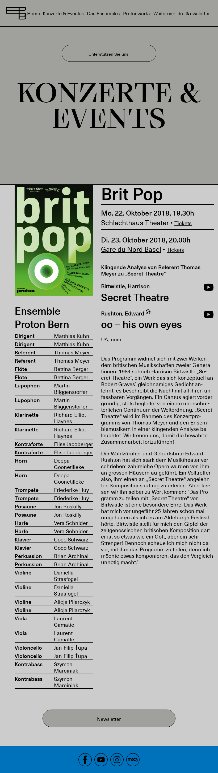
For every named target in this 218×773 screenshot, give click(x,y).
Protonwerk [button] (135, 13)
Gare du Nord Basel (131, 249)
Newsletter (198, 13)
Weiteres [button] (162, 13)
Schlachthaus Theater (135, 222)
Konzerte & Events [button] (62, 13)
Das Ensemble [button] (102, 13)
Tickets (183, 223)
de (180, 13)
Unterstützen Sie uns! (109, 54)
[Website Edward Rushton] (148, 313)
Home (33, 13)
